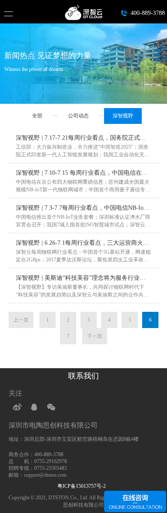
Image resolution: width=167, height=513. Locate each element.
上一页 (21, 320)
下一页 (94, 336)
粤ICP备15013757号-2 (83, 486)
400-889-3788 (148, 13)
